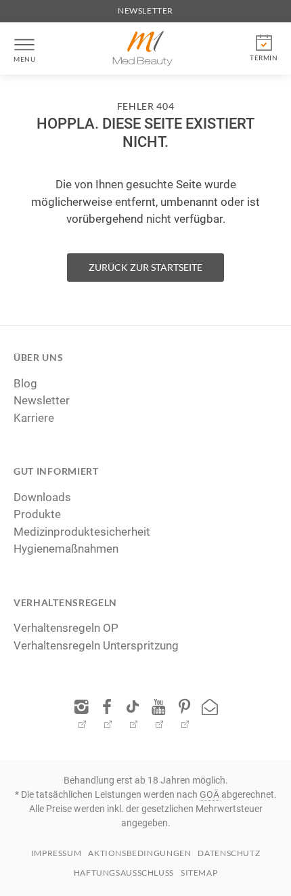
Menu (24, 59)
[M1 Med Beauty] (143, 48)
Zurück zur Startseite (145, 267)
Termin (263, 58)
